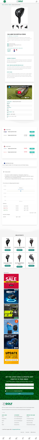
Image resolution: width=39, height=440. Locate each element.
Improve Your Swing (29, 422)
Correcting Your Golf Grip (30, 418)
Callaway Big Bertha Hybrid (12, 131)
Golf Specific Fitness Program (31, 424)
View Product (7, 265)
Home (3, 4)
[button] (5, 1)
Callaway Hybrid (20, 48)
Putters (3, 424)
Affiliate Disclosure (33, 432)
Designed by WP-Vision (16, 429)
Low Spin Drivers (16, 422)
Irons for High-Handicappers (18, 416)
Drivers (3, 416)
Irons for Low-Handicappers (18, 420)
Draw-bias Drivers (16, 424)
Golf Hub (28, 416)
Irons (2, 422)
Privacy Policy (27, 432)
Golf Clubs (6, 4)
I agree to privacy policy (14, 390)
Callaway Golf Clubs (15, 48)
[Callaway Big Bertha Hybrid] (19, 15)
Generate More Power (30, 420)
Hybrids (10, 4)
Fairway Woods (4, 418)
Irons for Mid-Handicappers (18, 418)
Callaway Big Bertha (9, 48)
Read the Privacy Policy (18, 390)
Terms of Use (22, 432)
